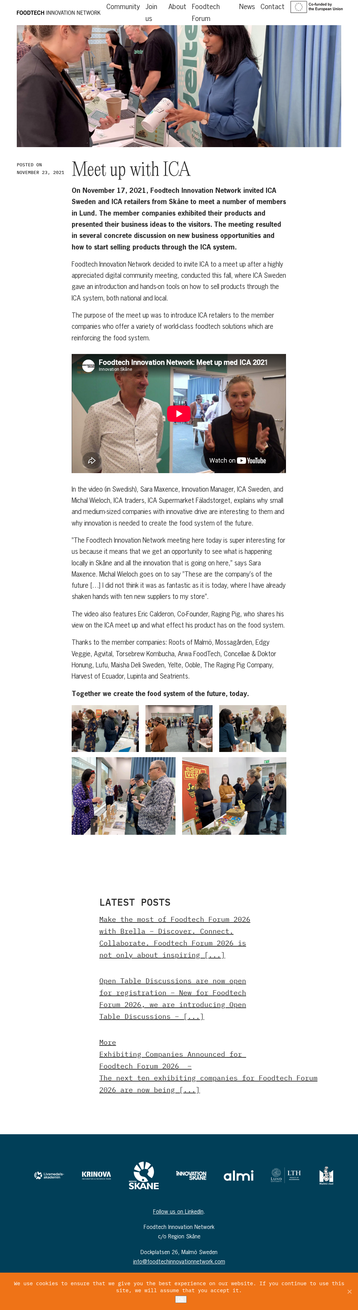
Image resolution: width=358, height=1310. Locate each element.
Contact (272, 6)
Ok (181, 1299)
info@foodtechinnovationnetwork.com (179, 1261)
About (177, 6)
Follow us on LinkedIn (178, 1211)
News (247, 6)
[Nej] (349, 1291)
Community (123, 6)
